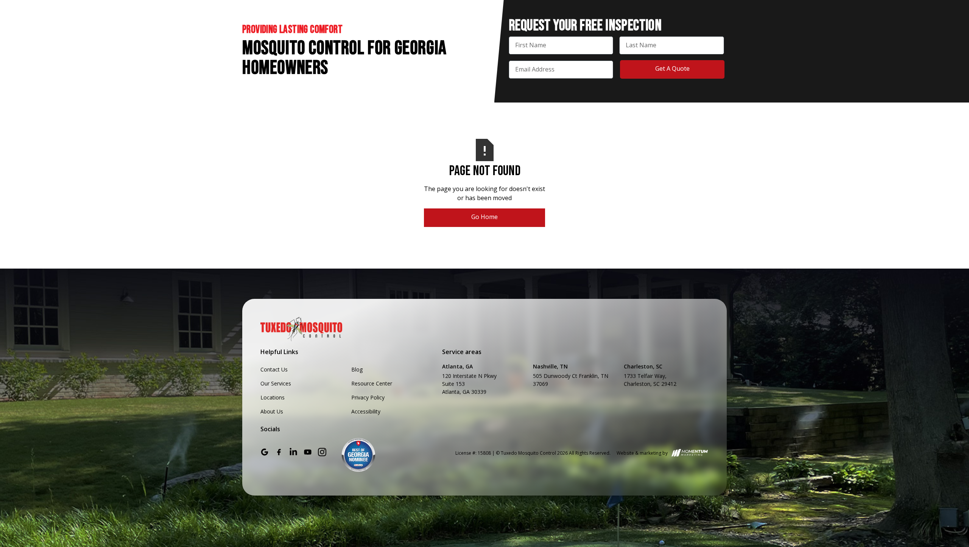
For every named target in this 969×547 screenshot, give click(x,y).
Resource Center (371, 383)
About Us (271, 411)
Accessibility (365, 411)
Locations (272, 397)
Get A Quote (672, 68)
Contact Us (274, 369)
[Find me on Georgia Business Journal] (358, 455)
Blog (357, 369)
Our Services (275, 383)
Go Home (484, 217)
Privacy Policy (368, 397)
